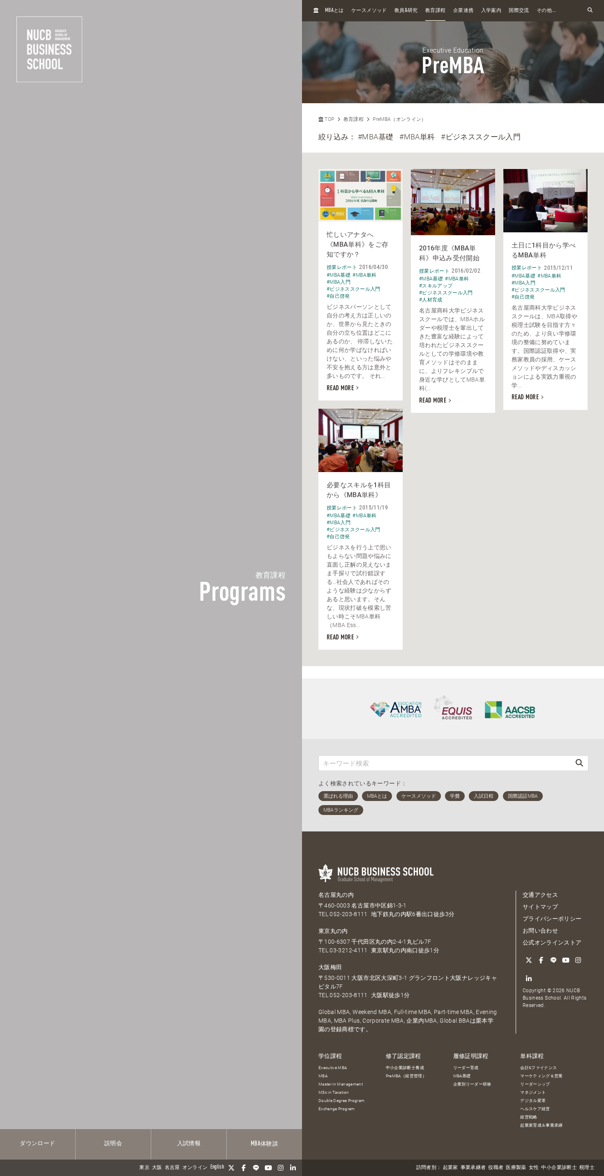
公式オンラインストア (552, 942)
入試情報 (189, 1143)
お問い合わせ (540, 930)
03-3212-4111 (348, 950)
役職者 (495, 1167)
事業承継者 (473, 1167)
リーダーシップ (535, 1084)
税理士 (587, 1167)
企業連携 (463, 10)
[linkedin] (293, 1168)
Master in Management (340, 1084)
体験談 (264, 1144)
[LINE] (256, 1168)
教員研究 (406, 10)
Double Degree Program (341, 1100)
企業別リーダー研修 (472, 1084)
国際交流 (519, 10)
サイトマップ (540, 906)
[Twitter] (231, 1168)
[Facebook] (243, 1168)
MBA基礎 (462, 1076)
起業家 (450, 1167)
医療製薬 (516, 1167)
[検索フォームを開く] (590, 10)
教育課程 (435, 10)
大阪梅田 (330, 967)
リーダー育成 (466, 1067)
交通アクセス (540, 894)
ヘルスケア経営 (535, 1109)
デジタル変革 (533, 1100)
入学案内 (491, 10)
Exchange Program (336, 1109)
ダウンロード (37, 1143)
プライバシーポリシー (552, 918)
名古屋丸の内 (336, 894)
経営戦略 (528, 1117)
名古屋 (172, 1167)
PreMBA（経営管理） (406, 1076)
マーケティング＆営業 (541, 1076)
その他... (546, 10)
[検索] (579, 763)
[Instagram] (280, 1168)
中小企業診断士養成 (405, 1067)
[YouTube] (268, 1168)
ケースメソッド (369, 10)
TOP (328, 119)
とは (334, 10)
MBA (322, 1076)
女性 (534, 1167)
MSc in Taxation (333, 1092)
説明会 (113, 1143)
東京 (144, 1167)
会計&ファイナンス (538, 1067)
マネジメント (533, 1092)
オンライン (195, 1167)
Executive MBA (332, 1067)
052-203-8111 (348, 914)
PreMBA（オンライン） (399, 119)
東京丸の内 (333, 931)
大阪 (157, 1167)
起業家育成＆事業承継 (541, 1125)
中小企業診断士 (558, 1167)
